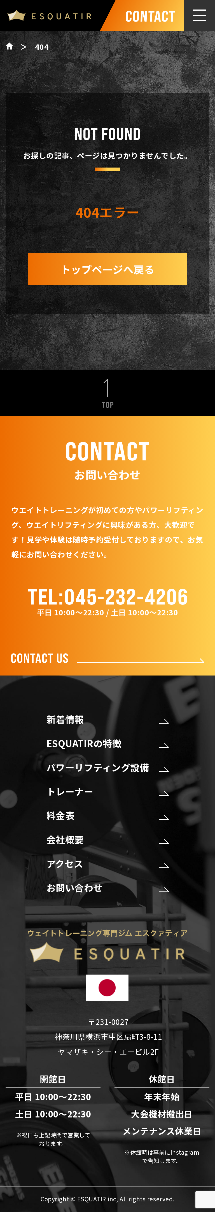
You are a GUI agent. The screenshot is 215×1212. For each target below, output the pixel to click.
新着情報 (65, 719)
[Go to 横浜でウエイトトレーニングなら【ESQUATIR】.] (13, 46)
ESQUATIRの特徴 (84, 743)
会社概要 (65, 839)
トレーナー (70, 791)
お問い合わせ (74, 887)
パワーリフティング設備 (97, 767)
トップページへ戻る (107, 269)
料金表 (60, 815)
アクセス (64, 863)
